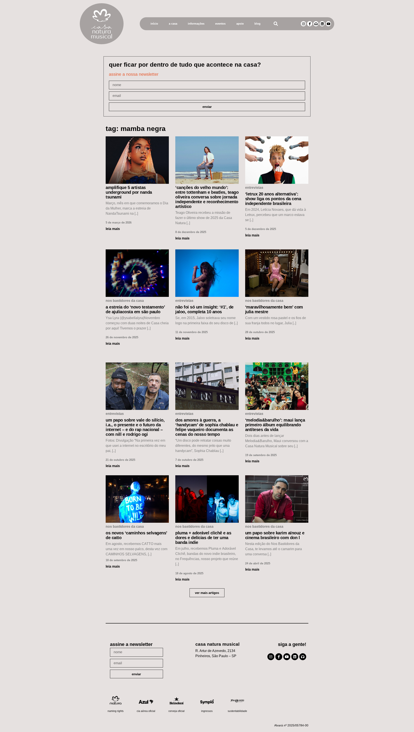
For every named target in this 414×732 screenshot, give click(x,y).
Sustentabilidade (237, 711)
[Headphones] (315, 23)
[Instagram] (303, 23)
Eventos (220, 23)
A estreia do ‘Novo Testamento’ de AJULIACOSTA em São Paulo (135, 309)
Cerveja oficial (176, 711)
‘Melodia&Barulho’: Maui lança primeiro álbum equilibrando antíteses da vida (275, 425)
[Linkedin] (322, 23)
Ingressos (207, 711)
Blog (257, 23)
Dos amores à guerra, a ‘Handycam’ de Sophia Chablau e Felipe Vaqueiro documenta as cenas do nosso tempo (206, 427)
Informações (196, 23)
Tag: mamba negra (136, 128)
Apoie (240, 23)
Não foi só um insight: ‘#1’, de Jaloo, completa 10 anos (204, 309)
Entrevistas (254, 187)
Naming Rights (116, 711)
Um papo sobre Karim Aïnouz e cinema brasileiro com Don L (274, 535)
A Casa (173, 23)
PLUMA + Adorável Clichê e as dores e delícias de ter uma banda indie (203, 538)
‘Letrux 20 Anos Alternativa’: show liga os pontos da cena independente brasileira (273, 199)
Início (154, 23)
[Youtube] (328, 23)
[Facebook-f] (309, 23)
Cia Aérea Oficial (146, 711)
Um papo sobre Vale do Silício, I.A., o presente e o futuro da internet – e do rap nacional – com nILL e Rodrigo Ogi (135, 427)
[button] (275, 24)
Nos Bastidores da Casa (125, 300)
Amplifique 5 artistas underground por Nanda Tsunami (129, 192)
